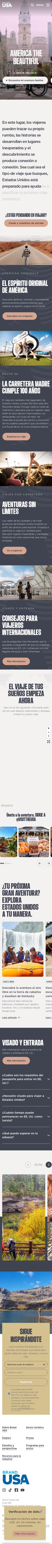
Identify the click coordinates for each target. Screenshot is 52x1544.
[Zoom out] (49, 732)
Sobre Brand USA (9, 1429)
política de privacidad (20, 1407)
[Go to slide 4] (10, 863)
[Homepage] (7, 6)
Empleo (6, 1437)
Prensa (30, 1437)
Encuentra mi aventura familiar (26, 80)
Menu (40, 5)
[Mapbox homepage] (7, 805)
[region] (26, 766)
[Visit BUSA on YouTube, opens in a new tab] (22, 1490)
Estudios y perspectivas (9, 1447)
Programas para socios (35, 1447)
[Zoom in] (49, 728)
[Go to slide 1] (2, 863)
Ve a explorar (14, 550)
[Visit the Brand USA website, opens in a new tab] (16, 1477)
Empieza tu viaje (16, 436)
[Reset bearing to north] (49, 736)
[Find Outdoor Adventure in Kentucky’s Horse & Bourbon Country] (22, 949)
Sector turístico (35, 1427)
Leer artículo (9, 1017)
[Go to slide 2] (5, 863)
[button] (28, 1165)
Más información (25, 1533)
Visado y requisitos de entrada (26, 223)
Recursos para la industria (11, 1457)
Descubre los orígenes (19, 316)
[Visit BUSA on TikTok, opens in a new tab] (10, 1490)
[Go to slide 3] (8, 863)
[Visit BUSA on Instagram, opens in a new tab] (4, 1490)
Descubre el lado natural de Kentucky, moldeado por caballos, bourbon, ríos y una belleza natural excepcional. (21, 1005)
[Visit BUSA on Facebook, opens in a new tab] (16, 1490)
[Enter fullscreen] (49, 742)
